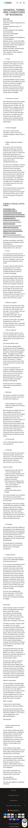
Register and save (13, 805)
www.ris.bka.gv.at (8, 54)
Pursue (13, 790)
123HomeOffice (13, 795)
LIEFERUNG (14, 800)
